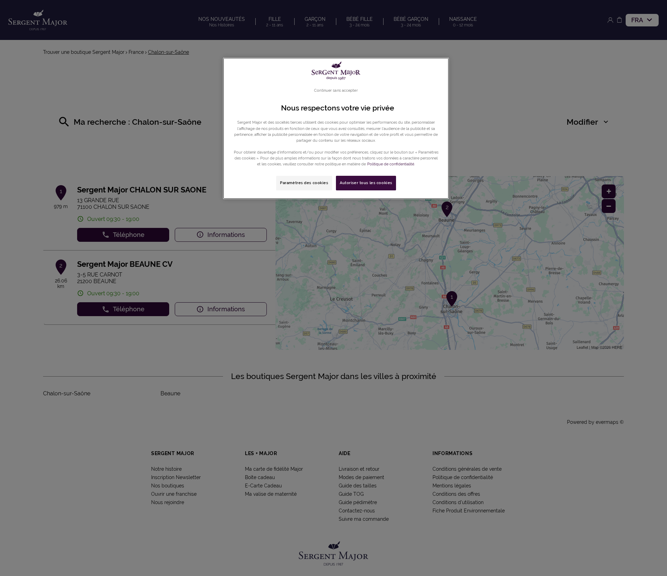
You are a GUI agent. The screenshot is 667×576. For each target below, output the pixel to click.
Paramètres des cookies (304, 182)
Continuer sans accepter (335, 90)
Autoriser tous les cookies (366, 182)
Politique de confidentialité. (391, 164)
